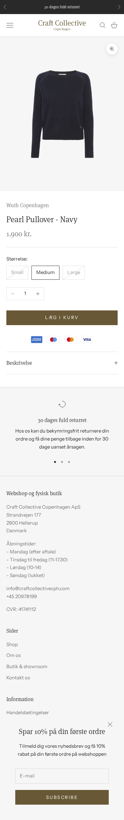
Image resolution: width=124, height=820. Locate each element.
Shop (12, 644)
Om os (13, 655)
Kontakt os (18, 678)
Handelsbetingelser (27, 712)
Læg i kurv (62, 317)
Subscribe (62, 797)
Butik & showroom (26, 666)
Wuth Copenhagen (27, 205)
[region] (62, 425)
